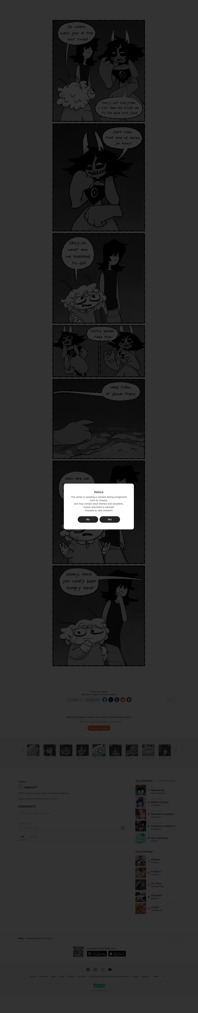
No (88, 519)
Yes (110, 519)
